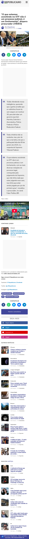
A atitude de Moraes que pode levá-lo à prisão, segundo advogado (18, 469)
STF (12, 511)
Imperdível (13, 424)
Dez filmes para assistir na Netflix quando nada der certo (18, 373)
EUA (12, 466)
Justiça (19, 28)
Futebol (13, 448)
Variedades (21, 354)
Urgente (13, 499)
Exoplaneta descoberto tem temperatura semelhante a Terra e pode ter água (19, 362)
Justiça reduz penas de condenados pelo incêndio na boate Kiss (19, 503)
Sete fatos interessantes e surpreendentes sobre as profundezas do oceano (18, 407)
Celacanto (13, 381)
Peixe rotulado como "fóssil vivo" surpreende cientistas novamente (19, 385)
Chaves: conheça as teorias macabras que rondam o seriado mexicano (18, 351)
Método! (13, 228)
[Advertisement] (14, 82)
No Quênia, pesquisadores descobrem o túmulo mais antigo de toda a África (18, 396)
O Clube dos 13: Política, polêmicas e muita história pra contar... (18, 452)
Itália (12, 488)
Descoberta (14, 358)
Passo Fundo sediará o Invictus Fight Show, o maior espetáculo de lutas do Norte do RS (19, 429)
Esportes (21, 433)
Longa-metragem (15, 370)
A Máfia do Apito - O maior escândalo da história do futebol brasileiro (19, 441)
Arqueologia (14, 392)
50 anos (13, 347)
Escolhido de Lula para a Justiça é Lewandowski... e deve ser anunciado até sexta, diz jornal (19, 233)
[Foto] (5, 231)
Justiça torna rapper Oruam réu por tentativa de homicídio (18, 527)
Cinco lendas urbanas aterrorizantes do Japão (17, 417)
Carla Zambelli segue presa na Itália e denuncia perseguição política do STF (19, 492)
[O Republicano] (2, 27)
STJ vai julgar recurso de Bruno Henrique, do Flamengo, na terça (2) (18, 481)
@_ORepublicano (11, 286)
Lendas (12, 415)
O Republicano (11, 27)
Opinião (20, 237)
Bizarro (12, 403)
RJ (11, 523)
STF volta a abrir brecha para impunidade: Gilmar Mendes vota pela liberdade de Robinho (19, 516)
